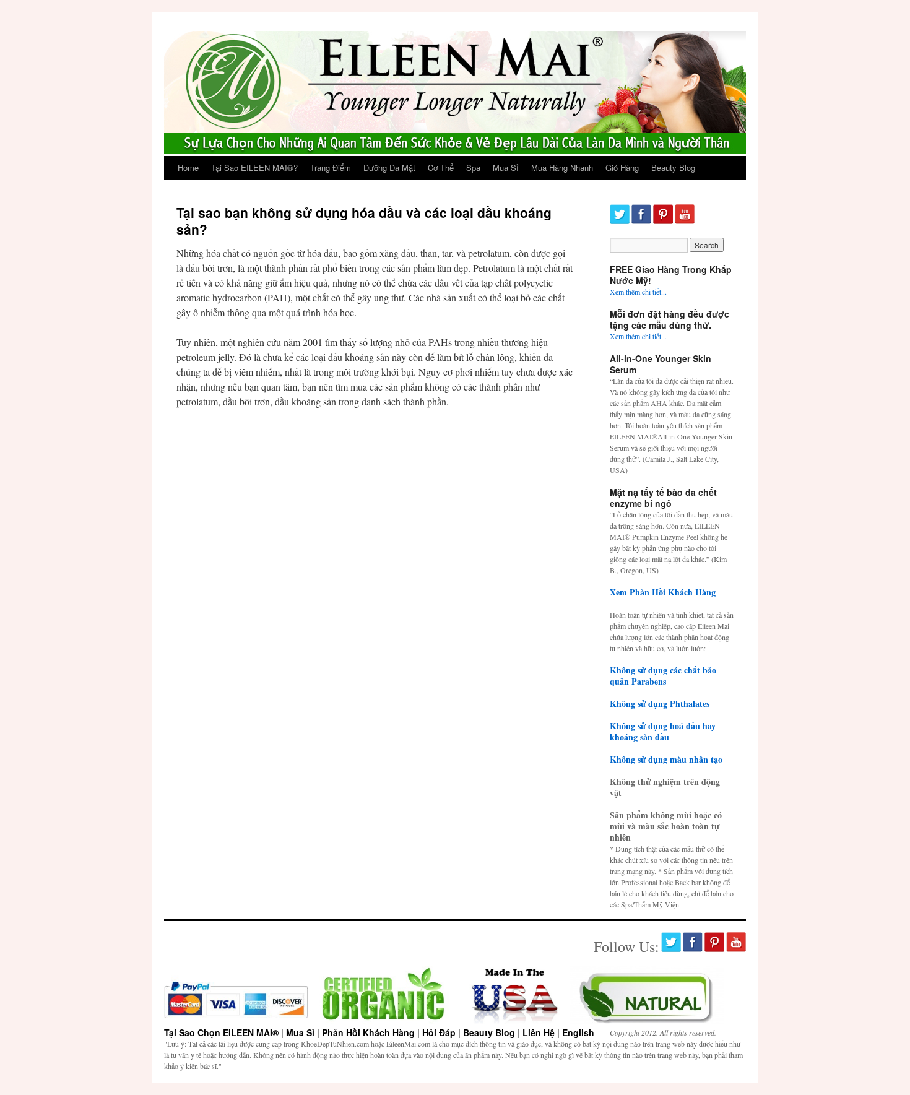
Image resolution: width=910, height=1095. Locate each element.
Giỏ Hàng (622, 167)
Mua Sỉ (506, 167)
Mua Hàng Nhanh (562, 167)
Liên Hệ (538, 1032)
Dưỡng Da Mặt (389, 167)
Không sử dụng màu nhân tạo (666, 759)
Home (188, 167)
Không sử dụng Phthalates (659, 703)
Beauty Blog (673, 167)
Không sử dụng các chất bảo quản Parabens (663, 676)
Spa (473, 167)
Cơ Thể (441, 167)
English (578, 1032)
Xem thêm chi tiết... (638, 291)
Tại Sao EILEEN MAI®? (254, 167)
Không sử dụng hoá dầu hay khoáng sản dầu (663, 731)
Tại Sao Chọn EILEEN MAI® (221, 1032)
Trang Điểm (330, 167)
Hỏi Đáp (439, 1032)
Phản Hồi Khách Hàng (368, 1032)
